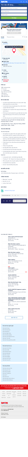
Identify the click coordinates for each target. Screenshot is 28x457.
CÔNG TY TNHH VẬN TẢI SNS (13, 276)
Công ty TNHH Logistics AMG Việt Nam (16, 253)
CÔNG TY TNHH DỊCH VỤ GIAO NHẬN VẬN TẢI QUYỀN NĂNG (17, 246)
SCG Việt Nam (11, 310)
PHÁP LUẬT (3, 397)
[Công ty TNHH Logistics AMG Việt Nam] (4, 254)
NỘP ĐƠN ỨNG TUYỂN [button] (14, 33)
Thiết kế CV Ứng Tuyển (10, 190)
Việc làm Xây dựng (6, 329)
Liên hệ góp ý (3, 417)
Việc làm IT (5, 374)
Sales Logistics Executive (14, 308)
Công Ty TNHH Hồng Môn (13, 283)
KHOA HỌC (19, 393)
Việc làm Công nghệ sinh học (9, 336)
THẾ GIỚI (3, 395)
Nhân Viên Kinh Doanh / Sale (14, 282)
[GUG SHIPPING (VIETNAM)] (4, 268)
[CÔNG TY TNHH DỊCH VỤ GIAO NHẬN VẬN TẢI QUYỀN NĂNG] (4, 246)
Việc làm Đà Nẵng (6, 356)
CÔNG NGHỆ (9, 393)
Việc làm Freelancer (7, 373)
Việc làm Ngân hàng (7, 333)
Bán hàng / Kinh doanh (14, 63)
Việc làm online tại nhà (7, 368)
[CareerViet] (17, 388)
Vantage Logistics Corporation (14, 30)
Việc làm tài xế (6, 376)
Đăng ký (20, 4)
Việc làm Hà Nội (6, 349)
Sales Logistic (11, 267)
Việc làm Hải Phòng (7, 358)
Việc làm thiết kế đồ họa (8, 380)
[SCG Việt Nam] (4, 310)
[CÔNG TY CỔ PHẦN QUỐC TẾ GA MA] (4, 261)
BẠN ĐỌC (24, 393)
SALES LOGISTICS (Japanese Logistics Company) (17, 290)
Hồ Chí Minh (5, 43)
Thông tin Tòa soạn (4, 413)
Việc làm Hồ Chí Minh (7, 348)
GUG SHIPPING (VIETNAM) (13, 269)
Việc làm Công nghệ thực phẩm (9, 339)
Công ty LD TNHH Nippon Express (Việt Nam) (17, 292)
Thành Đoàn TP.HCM (4, 414)
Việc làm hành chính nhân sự (8, 378)
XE (8, 395)
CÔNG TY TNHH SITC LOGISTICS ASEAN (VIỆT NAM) (17, 302)
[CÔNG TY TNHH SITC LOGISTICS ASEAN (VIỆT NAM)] (4, 300)
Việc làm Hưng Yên (6, 360)
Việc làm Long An (6, 354)
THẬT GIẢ (24, 395)
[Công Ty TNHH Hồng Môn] (4, 284)
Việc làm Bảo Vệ (6, 331)
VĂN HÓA (14, 394)
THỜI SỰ (3, 393)
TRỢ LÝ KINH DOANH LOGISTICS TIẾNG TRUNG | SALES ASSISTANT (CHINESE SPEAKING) (17, 299)
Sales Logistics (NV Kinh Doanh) (15, 236)
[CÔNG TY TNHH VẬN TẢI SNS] (4, 277)
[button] (23, 1)
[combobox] (14, 8)
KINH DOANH (8, 391)
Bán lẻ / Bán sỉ (22, 63)
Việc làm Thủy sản (6, 338)
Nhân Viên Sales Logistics (14, 243)
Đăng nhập (25, 4)
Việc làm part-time (6, 369)
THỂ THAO (19, 391)
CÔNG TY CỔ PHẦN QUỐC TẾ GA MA (15, 260)
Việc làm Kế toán (6, 328)
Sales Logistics (11, 259)
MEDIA (3, 391)
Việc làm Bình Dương (7, 351)
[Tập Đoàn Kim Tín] (4, 238)
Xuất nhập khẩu (6, 63)
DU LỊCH (8, 397)
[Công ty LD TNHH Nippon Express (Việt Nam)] (4, 291)
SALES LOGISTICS (12, 275)
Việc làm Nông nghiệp (7, 334)
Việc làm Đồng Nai (6, 353)
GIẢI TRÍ (14, 396)
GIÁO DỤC (24, 391)
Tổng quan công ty (10, 37)
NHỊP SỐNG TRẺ (14, 392)
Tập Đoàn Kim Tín (11, 238)
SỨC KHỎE (19, 395)
